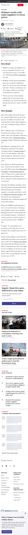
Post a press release (12, 453)
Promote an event (18, 484)
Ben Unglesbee (9, 23)
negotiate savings (19, 151)
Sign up (20, 5)
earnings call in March (20, 242)
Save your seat (7, 531)
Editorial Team (5, 478)
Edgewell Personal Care (17, 171)
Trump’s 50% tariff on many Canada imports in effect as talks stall (15, 393)
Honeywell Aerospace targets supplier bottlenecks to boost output (13, 402)
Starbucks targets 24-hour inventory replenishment (15, 377)
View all (4, 453)
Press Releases (5, 490)
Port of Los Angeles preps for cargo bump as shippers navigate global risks (15, 385)
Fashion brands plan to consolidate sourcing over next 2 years (12, 333)
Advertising (17, 477)
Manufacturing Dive (19, 492)
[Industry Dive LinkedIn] (2, 466)
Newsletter (4, 483)
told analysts (22, 75)
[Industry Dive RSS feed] (14, 466)
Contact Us (4, 480)
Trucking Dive (17, 497)
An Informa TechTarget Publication (14, 1)
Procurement (12, 280)
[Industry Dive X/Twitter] (10, 466)
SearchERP (17, 500)
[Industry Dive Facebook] (6, 466)
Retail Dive (16, 495)
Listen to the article (11, 60)
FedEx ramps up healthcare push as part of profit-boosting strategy (13, 360)
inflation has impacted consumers (13, 194)
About (3, 475)
